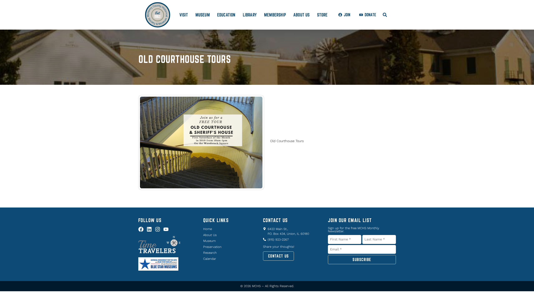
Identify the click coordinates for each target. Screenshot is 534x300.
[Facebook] (141, 229)
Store (322, 14)
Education (226, 14)
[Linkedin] (149, 229)
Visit (183, 14)
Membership (275, 14)
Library (250, 14)
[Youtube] (166, 229)
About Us (301, 14)
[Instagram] (157, 229)
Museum (202, 14)
